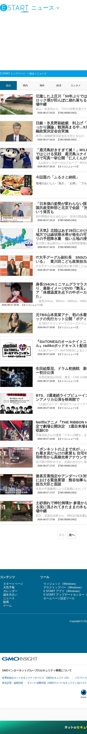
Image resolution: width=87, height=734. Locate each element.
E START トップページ (12, 73)
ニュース (42, 73)
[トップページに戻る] (15, 8)
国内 (25, 85)
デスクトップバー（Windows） (63, 587)
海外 (42, 85)
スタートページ (13, 583)
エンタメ (76, 85)
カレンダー (10, 591)
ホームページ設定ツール (59, 598)
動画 (6, 601)
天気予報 (9, 587)
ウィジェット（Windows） (61, 583)
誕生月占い (10, 594)
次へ (72, 534)
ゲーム (7, 605)
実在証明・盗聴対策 (12, 682)
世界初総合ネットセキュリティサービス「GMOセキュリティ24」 (36, 677)
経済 (58, 85)
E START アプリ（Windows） (63, 591)
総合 (32, 73)
